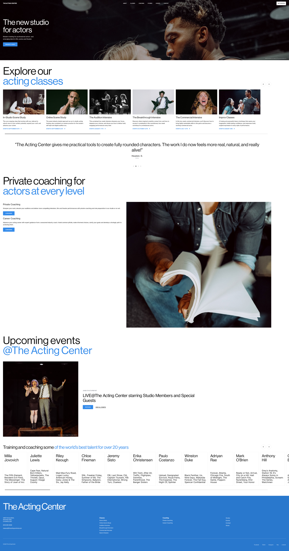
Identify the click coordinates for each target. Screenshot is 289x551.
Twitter (264, 545)
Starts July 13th (182, 128)
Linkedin (284, 545)
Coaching (141, 3)
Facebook (256, 545)
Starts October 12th (140, 128)
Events (158, 3)
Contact (166, 3)
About (125, 3)
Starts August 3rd (226, 128)
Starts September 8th (11, 128)
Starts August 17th (96, 128)
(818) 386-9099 (7, 525)
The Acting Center (34, 506)
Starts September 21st (54, 128)
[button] (269, 84)
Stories (150, 3)
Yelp (278, 545)
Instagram (271, 545)
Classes (132, 3)
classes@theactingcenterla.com (12, 528)
